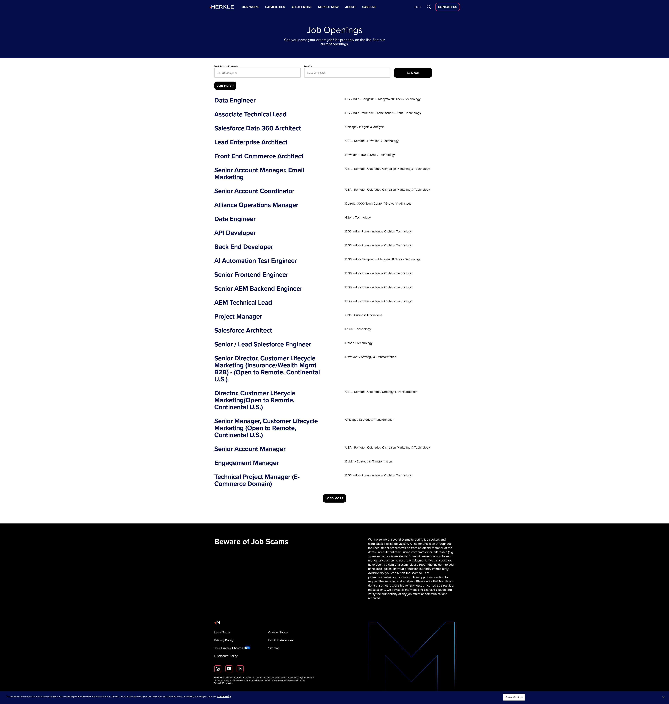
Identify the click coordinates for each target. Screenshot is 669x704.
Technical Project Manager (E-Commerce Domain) (257, 480)
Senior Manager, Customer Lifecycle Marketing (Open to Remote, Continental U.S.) (266, 428)
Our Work (250, 7)
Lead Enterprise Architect (250, 142)
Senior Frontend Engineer (251, 274)
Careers (369, 7)
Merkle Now (328, 7)
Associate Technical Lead (250, 114)
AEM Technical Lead (243, 302)
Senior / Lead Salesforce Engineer (262, 344)
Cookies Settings (513, 697)
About (350, 7)
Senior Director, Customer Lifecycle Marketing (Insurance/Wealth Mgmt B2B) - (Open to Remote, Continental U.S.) (267, 369)
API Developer (235, 232)
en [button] (416, 7)
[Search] (429, 7)
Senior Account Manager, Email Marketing (259, 174)
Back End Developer (243, 246)
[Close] (663, 697)
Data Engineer (235, 100)
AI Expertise (301, 7)
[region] (334, 697)
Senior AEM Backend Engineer (258, 288)
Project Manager (238, 316)
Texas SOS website (223, 683)
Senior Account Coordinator (254, 191)
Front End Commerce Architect (258, 156)
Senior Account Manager (250, 448)
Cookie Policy (224, 696)
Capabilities (275, 7)
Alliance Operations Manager (256, 204)
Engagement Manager (246, 462)
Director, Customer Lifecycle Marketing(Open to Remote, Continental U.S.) (254, 400)
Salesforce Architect (243, 330)
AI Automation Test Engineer (255, 260)
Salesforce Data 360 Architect (257, 128)
